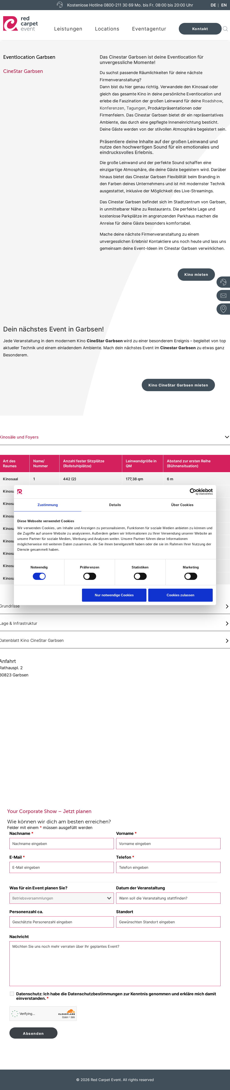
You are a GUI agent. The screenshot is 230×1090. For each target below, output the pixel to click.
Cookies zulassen (180, 595)
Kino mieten (196, 274)
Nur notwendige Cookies (114, 595)
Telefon (125, 857)
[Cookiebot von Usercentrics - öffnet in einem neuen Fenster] (193, 491)
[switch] (89, 576)
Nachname (21, 833)
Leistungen (68, 29)
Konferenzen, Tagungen (123, 108)
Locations (107, 29)
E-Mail (17, 857)
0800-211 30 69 (118, 5)
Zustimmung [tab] (48, 504)
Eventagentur (149, 29)
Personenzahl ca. (26, 911)
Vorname (126, 833)
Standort (124, 911)
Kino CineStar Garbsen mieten (178, 385)
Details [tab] (115, 504)
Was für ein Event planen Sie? (38, 888)
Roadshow (212, 101)
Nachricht (19, 936)
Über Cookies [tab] (182, 504)
